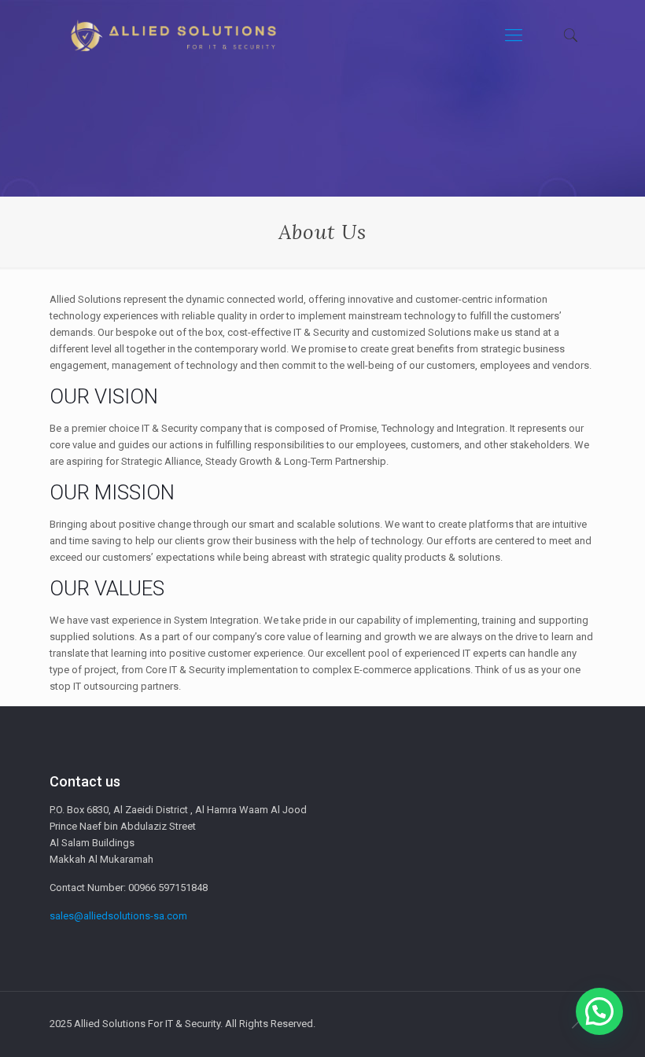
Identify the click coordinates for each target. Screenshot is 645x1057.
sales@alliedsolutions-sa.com (118, 916)
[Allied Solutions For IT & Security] (172, 35)
